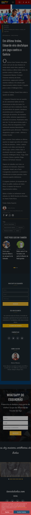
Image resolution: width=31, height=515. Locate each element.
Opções (7, 512)
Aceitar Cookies (21, 512)
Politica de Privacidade (21, 507)
